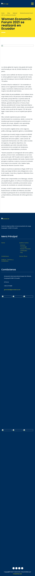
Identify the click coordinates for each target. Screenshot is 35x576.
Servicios (22, 245)
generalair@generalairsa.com (12, 289)
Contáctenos (5, 256)
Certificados (23, 250)
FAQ (21, 252)
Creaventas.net (17, 574)
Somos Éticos (23, 256)
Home (2, 13)
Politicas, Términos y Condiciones (7, 260)
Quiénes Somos (24, 242)
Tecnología (23, 247)
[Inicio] (4, 3)
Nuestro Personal (25, 248)
